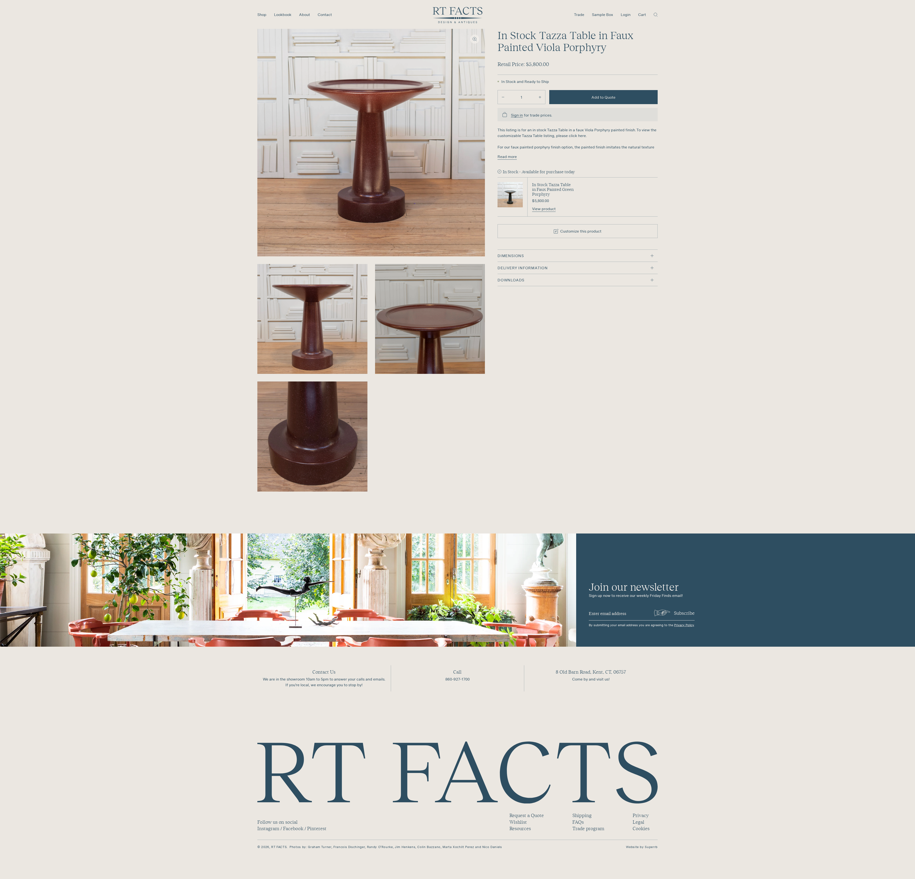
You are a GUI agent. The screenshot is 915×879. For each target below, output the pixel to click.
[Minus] (503, 97)
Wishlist (518, 822)
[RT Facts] (458, 15)
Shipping (582, 815)
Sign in (517, 115)
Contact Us (324, 672)
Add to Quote (603, 97)
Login (625, 14)
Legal (638, 822)
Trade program (588, 828)
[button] (656, 14)
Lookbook (282, 14)
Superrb (651, 847)
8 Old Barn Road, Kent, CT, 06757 (591, 672)
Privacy (641, 815)
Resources (520, 828)
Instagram (268, 828)
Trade (579, 14)
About (304, 14)
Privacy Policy (684, 625)
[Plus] (540, 97)
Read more (507, 156)
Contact (325, 14)
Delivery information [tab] (523, 268)
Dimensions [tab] (511, 256)
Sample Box (602, 14)
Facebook (293, 828)
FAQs (578, 822)
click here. (578, 135)
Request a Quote (526, 815)
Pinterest (316, 828)
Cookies (641, 828)
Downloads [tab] (511, 280)
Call (457, 672)
